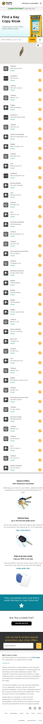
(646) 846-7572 (29, 8)
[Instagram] (39, 708)
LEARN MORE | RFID (23, 568)
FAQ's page (36, 657)
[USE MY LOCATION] (39, 45)
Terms (27, 713)
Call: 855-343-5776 (21, 623)
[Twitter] (30, 708)
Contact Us (6, 663)
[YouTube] (35, 708)
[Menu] (40, 3)
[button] (23, 48)
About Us (39, 713)
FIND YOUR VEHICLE (23, 530)
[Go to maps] (40, 68)
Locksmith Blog (13, 713)
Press (6, 713)
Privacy (33, 713)
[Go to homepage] (7, 3)
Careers (21, 713)
